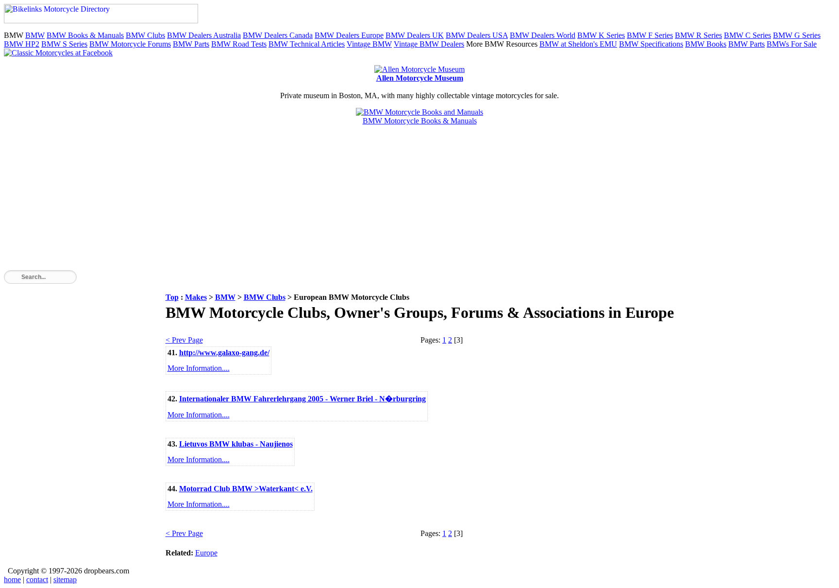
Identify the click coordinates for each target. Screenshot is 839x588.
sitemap (65, 579)
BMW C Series (747, 35)
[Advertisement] (295, 202)
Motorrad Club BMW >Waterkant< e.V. (246, 488)
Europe (206, 553)
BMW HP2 (21, 44)
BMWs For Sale (792, 44)
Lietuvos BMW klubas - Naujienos (236, 444)
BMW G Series (797, 35)
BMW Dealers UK (415, 35)
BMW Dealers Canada (278, 35)
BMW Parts (191, 44)
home (12, 579)
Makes (196, 297)
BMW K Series (601, 35)
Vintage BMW (369, 44)
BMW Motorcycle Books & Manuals (420, 121)
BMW (35, 35)
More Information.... (199, 368)
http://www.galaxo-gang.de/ (224, 352)
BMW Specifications (651, 44)
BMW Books (705, 44)
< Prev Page (184, 340)
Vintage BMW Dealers (429, 44)
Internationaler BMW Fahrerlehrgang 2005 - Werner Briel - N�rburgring (302, 399)
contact (37, 579)
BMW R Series (698, 35)
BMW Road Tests (239, 44)
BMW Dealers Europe (349, 35)
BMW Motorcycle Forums (130, 44)
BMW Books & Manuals (85, 35)
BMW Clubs (145, 35)
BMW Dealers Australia (204, 35)
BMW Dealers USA (477, 35)
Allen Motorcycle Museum (419, 78)
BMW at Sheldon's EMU (578, 44)
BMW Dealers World (542, 35)
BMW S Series (64, 44)
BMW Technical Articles (306, 44)
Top (172, 297)
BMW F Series (650, 35)
